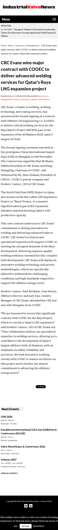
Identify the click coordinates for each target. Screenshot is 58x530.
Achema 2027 (8, 459)
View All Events (9, 473)
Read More (38, 526)
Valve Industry (44, 99)
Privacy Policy (46, 501)
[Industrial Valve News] (29, 7)
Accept (25, 526)
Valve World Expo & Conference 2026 (23, 446)
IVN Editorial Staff (30, 96)
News (11, 45)
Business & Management (27, 45)
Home (3, 45)
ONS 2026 (6, 416)
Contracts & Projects (21, 99)
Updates (34, 99)
